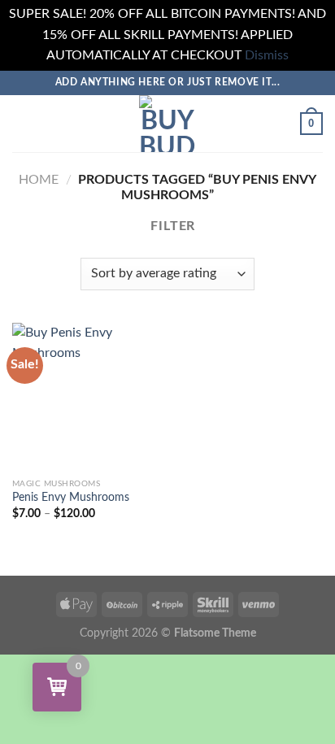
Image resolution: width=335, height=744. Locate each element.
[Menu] (22, 123)
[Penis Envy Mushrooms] (85, 396)
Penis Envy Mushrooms (70, 497)
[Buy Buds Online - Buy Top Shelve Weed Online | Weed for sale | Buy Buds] (167, 123)
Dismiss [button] (267, 55)
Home (39, 179)
